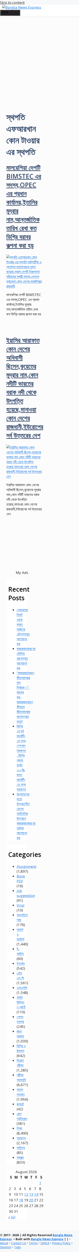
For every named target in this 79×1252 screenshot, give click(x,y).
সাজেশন (21, 1138)
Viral (20, 905)
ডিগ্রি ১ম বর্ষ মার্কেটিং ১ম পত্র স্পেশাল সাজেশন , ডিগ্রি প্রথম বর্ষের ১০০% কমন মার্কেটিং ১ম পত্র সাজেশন (21, 758)
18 (21, 1200)
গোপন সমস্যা (20, 1019)
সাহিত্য (21, 1147)
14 (36, 1194)
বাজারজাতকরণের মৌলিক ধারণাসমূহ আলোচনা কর (26, 658)
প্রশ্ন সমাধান (21, 1092)
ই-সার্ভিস (20, 951)
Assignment (26, 866)
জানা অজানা (20, 1034)
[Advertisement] (39, 57)
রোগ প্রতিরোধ (22, 1116)
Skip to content (12, 2)
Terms (33, 1243)
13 (31, 1194)
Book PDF (21, 878)
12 (26, 1194)
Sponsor (5, 1247)
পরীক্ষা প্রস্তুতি (21, 1077)
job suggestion (26, 893)
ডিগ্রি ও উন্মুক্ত (21, 1048)
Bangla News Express (47, 1239)
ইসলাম (21, 963)
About (4, 1243)
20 (31, 1200)
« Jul (11, 1216)
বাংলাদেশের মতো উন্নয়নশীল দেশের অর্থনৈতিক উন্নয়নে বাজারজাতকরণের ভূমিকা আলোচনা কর (26, 816)
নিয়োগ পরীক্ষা (20, 1063)
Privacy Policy (61, 1243)
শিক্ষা (19, 1128)
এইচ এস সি (20, 975)
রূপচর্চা (20, 1104)
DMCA (44, 1243)
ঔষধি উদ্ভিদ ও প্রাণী (21, 1002)
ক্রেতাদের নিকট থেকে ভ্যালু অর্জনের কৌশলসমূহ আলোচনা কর (23, 626)
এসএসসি (22, 987)
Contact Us (18, 1243)
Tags (17, 1247)
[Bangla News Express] (21, 7)
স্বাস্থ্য (20, 1157)
